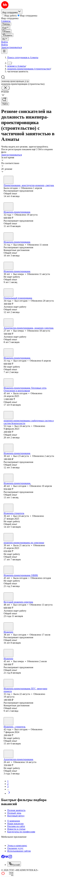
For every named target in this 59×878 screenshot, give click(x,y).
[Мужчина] (8, 206)
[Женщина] (8, 180)
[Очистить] (5, 87)
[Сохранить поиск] (4, 99)
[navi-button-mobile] (4, 51)
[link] (6, 31)
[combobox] (15, 81)
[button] (4, 42)
